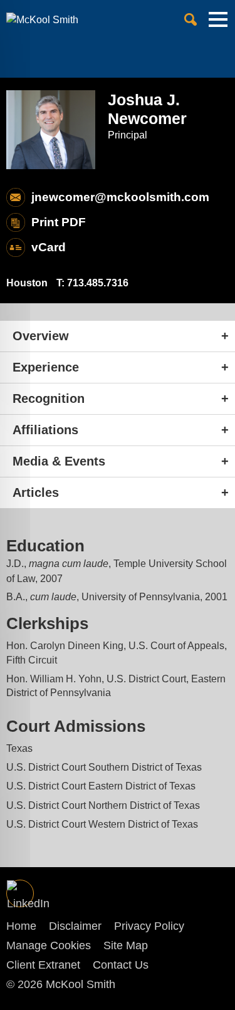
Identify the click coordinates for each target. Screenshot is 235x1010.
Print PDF (58, 222)
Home (21, 926)
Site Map (125, 945)
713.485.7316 (97, 283)
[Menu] (218, 24)
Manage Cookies (48, 945)
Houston (27, 283)
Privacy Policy (149, 926)
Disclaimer (75, 926)
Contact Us (121, 965)
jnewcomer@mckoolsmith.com (120, 197)
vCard (48, 247)
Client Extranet (43, 965)
